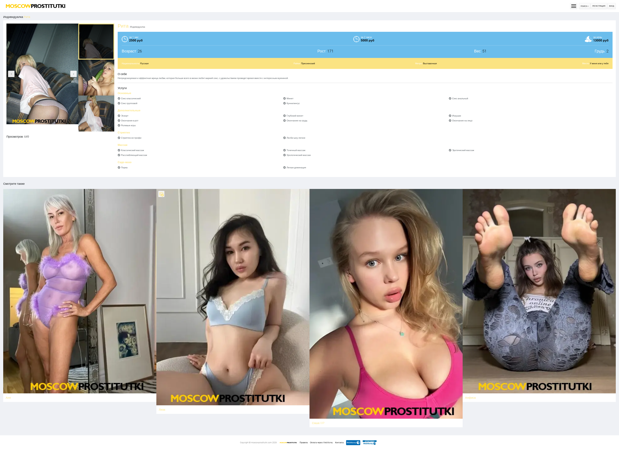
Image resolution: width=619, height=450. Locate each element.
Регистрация (598, 6)
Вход (611, 6)
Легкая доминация (296, 167)
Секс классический (131, 98)
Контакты (339, 442)
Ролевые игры (128, 125)
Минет (290, 98)
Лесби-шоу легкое (296, 138)
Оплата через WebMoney (321, 442)
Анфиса (470, 397)
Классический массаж (132, 150)
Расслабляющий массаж (134, 155)
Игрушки (456, 115)
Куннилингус (293, 103)
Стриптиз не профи (131, 138)
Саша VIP (318, 423)
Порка (124, 167)
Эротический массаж (463, 150)
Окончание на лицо (462, 120)
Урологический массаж (299, 155)
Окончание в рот (129, 120)
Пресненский (308, 63)
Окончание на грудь (297, 120)
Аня (8, 397)
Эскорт (124, 115)
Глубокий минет (295, 115)
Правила (304, 442)
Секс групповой (129, 103)
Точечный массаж (296, 150)
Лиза (162, 409)
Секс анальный (460, 98)
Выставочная (430, 63)
